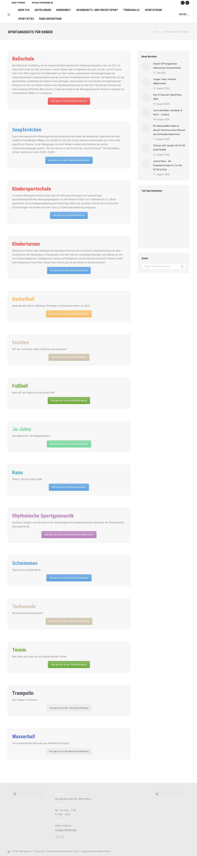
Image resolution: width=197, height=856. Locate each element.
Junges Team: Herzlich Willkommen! (164, 81)
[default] (159, 238)
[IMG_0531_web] (159, 214)
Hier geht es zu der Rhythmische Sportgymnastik (69, 534)
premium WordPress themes (98, 851)
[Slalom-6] (159, 226)
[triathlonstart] (147, 238)
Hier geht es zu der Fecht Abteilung (69, 357)
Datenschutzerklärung (56, 851)
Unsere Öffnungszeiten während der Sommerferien (167, 65)
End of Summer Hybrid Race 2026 (167, 96)
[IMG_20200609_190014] (159, 203)
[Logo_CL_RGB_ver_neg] (147, 214)
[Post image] (146, 66)
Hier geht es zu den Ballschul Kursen (69, 101)
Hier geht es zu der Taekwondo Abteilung (69, 621)
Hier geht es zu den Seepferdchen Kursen (68, 160)
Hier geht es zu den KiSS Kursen (68, 215)
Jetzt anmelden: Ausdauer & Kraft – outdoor (167, 112)
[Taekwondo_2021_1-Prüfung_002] (171, 214)
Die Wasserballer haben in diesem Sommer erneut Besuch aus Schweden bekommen (169, 130)
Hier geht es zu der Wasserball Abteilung (69, 751)
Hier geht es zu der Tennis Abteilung (69, 664)
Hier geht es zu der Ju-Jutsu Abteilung (69, 444)
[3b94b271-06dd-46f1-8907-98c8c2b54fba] (171, 226)
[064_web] (147, 203)
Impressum (39, 851)
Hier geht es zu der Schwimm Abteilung (69, 578)
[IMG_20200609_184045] (147, 226)
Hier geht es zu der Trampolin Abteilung (69, 708)
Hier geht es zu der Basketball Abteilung (68, 314)
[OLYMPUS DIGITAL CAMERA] (171, 238)
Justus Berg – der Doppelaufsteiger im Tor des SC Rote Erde (167, 165)
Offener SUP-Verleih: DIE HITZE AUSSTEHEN (169, 147)
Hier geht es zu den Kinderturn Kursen (68, 270)
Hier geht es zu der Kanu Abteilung (69, 487)
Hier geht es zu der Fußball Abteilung (69, 400)
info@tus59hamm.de (42, 3)
